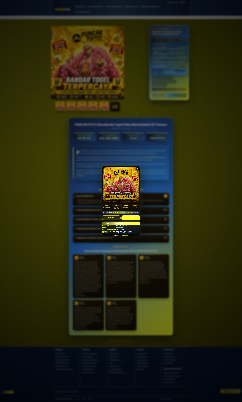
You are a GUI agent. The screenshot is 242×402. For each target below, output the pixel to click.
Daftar (130, 218)
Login (111, 218)
